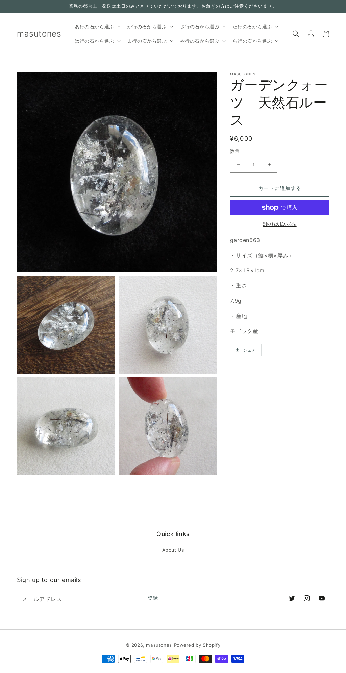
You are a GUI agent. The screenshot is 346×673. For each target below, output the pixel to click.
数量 (234, 151)
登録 (152, 598)
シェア (249, 350)
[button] (296, 33)
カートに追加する (279, 188)
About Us (173, 550)
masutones (159, 645)
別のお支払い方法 (280, 223)
